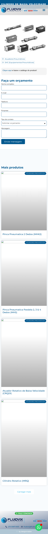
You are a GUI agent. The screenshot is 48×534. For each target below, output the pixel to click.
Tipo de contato (7, 119)
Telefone (4, 102)
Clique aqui (7, 70)
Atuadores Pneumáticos (15, 59)
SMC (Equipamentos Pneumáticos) (19, 62)
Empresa (4, 110)
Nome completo (7, 84)
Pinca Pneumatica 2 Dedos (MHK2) (22, 234)
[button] (44, 10)
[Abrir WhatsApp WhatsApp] (38, 527)
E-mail (3, 93)
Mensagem (5, 128)
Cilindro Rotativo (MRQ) (16, 481)
